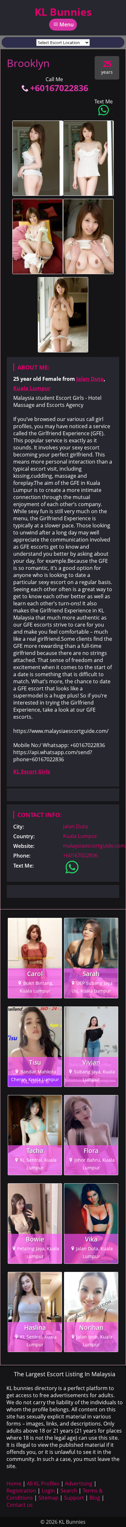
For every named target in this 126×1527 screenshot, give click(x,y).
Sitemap (48, 1497)
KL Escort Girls (31, 771)
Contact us (19, 1504)
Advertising (78, 1483)
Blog (94, 1497)
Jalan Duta (90, 378)
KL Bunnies (63, 12)
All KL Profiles (43, 1483)
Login (48, 1490)
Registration (21, 1490)
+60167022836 (59, 88)
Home (13, 1483)
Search (68, 1490)
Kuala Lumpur (31, 388)
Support (74, 1497)
